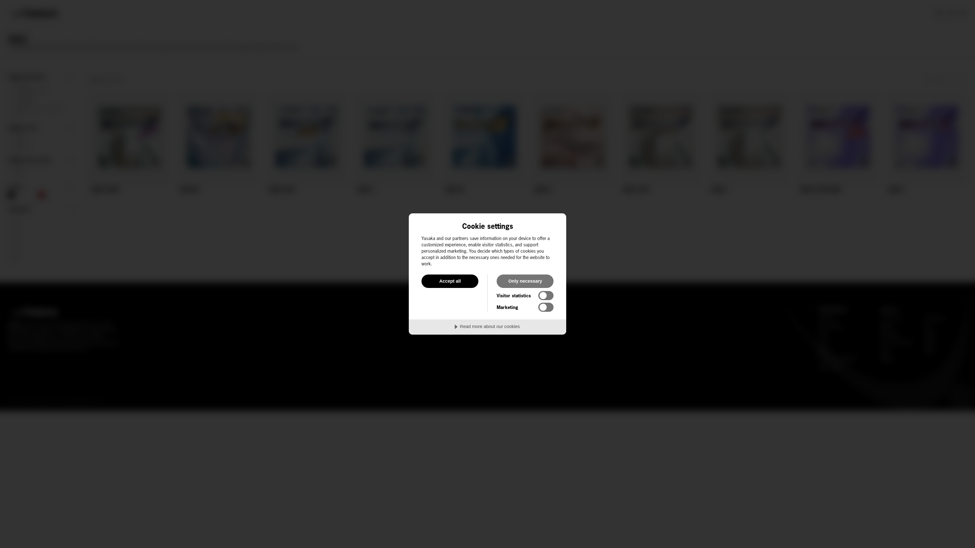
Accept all (450, 281)
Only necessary (525, 281)
